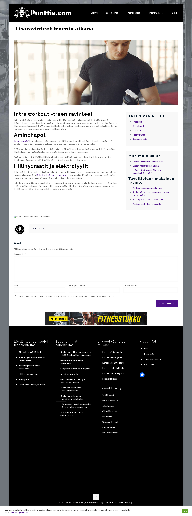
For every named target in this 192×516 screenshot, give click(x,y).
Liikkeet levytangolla (112, 357)
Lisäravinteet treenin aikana (146, 165)
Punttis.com (38, 228)
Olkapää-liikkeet (110, 411)
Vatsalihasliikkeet (110, 432)
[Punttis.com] (42, 13)
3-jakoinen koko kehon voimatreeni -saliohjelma (71, 397)
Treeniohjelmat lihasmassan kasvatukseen (32, 359)
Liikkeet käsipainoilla (112, 352)
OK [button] (185, 511)
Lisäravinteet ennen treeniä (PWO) (149, 161)
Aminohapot (138, 126)
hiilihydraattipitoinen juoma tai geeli (53, 175)
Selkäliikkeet (108, 395)
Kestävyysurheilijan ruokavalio (147, 204)
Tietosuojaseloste (152, 359)
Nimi (17, 285)
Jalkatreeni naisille (69, 374)
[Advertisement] (33, 434)
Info (146, 348)
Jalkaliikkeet (108, 406)
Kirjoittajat (149, 354)
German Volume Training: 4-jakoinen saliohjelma (73, 380)
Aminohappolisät (22, 141)
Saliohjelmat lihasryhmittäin (32, 384)
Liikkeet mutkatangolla (113, 373)
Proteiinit (137, 121)
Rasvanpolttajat (140, 139)
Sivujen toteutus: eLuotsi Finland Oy (115, 502)
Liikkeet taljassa (109, 378)
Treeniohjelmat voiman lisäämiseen (29, 367)
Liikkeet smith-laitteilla (113, 368)
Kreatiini (137, 130)
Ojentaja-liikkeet (110, 422)
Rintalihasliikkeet (110, 400)
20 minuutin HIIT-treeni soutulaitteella (71, 414)
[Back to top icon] (96, 497)
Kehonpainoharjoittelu (113, 362)
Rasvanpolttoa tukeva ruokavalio (148, 199)
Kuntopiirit (24, 379)
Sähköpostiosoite (77, 285)
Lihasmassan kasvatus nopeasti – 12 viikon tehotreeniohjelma (75, 405)
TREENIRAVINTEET (146, 116)
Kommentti (20, 254)
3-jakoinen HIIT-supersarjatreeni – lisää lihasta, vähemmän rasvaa (75, 353)
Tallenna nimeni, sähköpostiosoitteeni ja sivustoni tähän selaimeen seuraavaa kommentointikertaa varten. (66, 296)
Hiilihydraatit (139, 135)
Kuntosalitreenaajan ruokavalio (147, 188)
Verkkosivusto (130, 285)
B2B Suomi (149, 364)
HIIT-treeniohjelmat (28, 374)
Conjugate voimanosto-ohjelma (75, 368)
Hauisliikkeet (108, 416)
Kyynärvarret (108, 427)
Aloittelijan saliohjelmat (30, 352)
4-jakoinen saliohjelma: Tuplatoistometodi (71, 389)
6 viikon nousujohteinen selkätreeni (71, 361)
